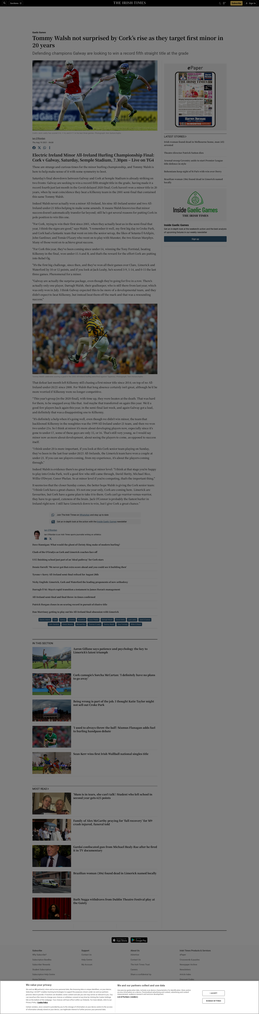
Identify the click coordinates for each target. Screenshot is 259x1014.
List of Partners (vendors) (127, 997)
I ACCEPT (213, 993)
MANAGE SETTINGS (213, 1001)
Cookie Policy (42, 1002)
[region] (129, 997)
